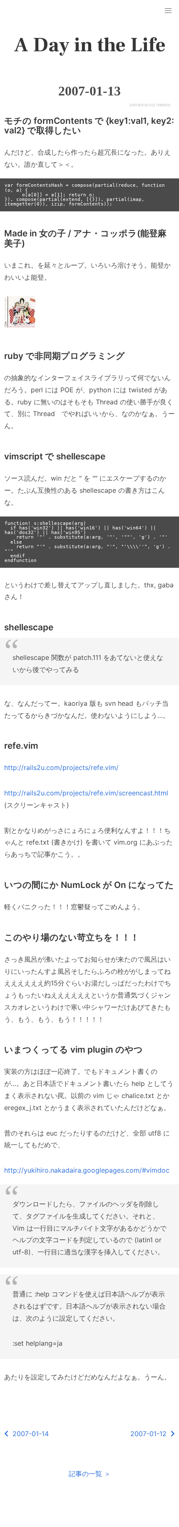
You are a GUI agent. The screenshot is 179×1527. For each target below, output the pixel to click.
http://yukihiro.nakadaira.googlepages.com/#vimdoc (86, 1170)
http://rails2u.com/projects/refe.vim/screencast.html (86, 793)
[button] (168, 11)
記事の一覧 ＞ (90, 1473)
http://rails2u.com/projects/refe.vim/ (61, 767)
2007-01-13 (89, 90)
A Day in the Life (90, 45)
